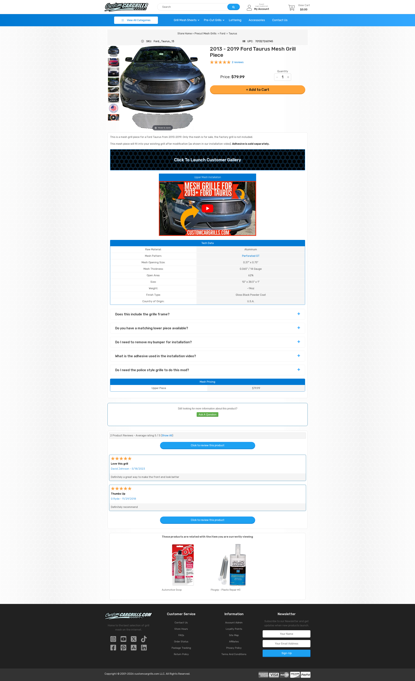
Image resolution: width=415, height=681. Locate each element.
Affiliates (234, 641)
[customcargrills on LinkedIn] (144, 648)
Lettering (235, 20)
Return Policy (181, 654)
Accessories (257, 20)
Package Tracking (181, 647)
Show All (167, 435)
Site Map (234, 635)
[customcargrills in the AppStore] (133, 648)
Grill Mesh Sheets (185, 20)
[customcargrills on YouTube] (123, 640)
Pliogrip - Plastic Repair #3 (225, 589)
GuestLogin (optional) (261, 5)
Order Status (181, 641)
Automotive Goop (172, 589)
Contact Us (279, 20)
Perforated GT (251, 255)
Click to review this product (207, 445)
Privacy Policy (234, 647)
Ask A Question (207, 414)
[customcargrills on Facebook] (113, 648)
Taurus (233, 33)
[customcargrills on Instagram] (113, 640)
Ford (222, 33)
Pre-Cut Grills (212, 20)
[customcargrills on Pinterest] (123, 648)
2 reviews (237, 62)
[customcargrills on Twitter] (133, 640)
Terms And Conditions (233, 654)
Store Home (185, 33)
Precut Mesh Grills (205, 33)
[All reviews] (220, 62)
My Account (261, 9)
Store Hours (181, 628)
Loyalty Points (234, 628)
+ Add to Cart (257, 89)
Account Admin (234, 622)
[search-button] (233, 7)
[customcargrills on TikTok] (144, 640)
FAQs (181, 635)
